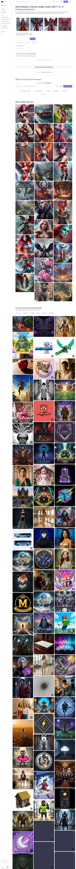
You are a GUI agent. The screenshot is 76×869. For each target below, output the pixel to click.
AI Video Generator (5, 21)
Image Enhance (23, 55)
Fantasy (17, 35)
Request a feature (3, 868)
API (2, 33)
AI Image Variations (5, 19)
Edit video (4, 10)
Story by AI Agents (37, 90)
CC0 (23, 48)
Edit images (4, 12)
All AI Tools (4, 5)
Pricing (53, 1)
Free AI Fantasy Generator (30, 79)
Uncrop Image (4, 25)
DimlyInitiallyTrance (29, 32)
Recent (25, 313)
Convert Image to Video (6, 23)
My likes (18, 313)
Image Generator (5, 17)
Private (64, 90)
